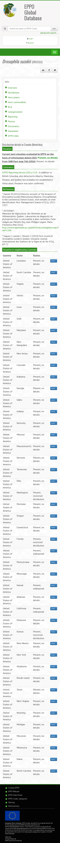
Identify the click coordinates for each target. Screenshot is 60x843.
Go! (54, 28)
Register (31, 43)
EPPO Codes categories (17, 799)
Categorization (15, 111)
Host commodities (17, 102)
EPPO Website (13, 791)
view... (53, 261)
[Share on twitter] (55, 70)
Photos (11, 121)
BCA (10, 107)
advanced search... (49, 32)
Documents (13, 126)
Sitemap (11, 802)
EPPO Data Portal (15, 795)
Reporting (12, 116)
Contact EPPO (13, 788)
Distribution (13, 92)
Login (31, 38)
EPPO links (13, 135)
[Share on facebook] (49, 70)
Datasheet (13, 131)
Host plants (14, 97)
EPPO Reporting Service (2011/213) (19, 172)
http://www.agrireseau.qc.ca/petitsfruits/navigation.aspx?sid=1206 (30, 229)
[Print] (43, 70)
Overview (12, 87)
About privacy (13, 806)
